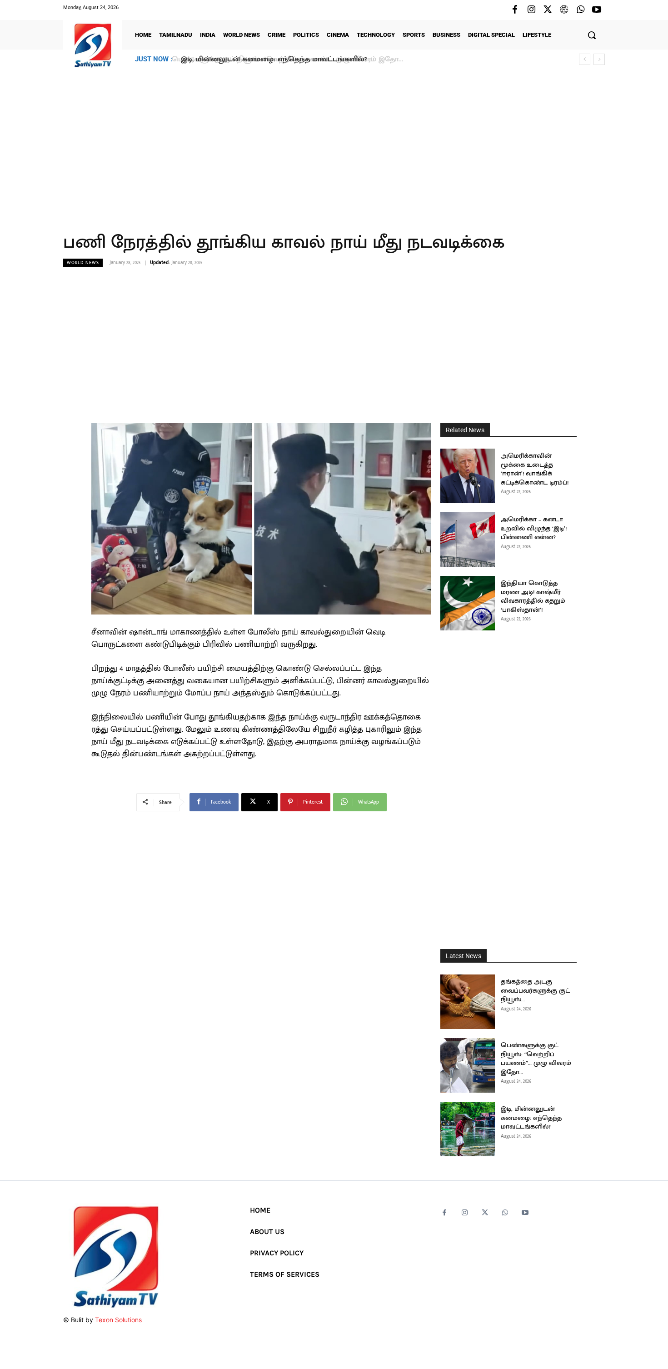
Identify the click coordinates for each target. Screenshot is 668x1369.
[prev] (584, 59)
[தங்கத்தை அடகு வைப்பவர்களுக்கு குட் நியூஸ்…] (467, 1001)
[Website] (564, 10)
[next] (599, 59)
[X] (547, 10)
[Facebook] (515, 10)
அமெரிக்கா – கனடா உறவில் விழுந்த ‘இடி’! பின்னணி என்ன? (534, 528)
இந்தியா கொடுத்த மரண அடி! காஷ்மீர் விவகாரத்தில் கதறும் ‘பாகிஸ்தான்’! (533, 596)
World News (83, 262)
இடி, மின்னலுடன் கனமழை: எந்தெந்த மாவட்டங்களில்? (272, 59)
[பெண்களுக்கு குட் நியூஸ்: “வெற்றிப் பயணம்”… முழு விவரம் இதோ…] (467, 1065)
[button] (591, 35)
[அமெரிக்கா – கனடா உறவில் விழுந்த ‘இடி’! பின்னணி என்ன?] (467, 539)
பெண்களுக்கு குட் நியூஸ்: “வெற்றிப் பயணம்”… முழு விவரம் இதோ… (536, 1058)
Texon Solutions (118, 1320)
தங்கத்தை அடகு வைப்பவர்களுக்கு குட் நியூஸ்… (535, 990)
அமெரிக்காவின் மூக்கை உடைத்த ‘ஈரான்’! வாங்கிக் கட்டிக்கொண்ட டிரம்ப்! (534, 469)
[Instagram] (531, 10)
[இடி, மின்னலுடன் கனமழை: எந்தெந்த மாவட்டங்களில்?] (467, 1129)
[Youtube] (596, 10)
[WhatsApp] (580, 10)
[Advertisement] (334, 145)
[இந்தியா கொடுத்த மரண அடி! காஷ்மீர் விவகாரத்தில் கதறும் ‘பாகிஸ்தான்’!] (467, 603)
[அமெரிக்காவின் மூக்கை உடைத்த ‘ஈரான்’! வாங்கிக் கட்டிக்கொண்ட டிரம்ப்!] (467, 476)
